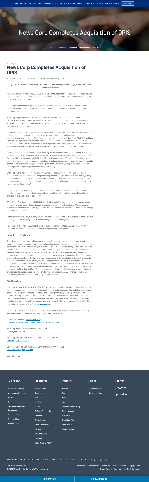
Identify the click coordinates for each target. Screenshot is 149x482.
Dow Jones (15, 466)
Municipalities (13, 419)
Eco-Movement (68, 411)
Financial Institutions (16, 424)
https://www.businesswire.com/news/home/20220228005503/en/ (33, 322)
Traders (11, 402)
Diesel (37, 398)
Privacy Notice (81, 466)
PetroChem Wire (68, 420)
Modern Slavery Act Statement (110, 469)
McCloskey (66, 416)
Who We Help (14, 381)
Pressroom (62, 47)
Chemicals (39, 416)
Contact (120, 381)
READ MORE (128, 3)
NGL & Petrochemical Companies (16, 408)
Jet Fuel (38, 402)
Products (67, 381)
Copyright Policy (134, 466)
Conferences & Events (97, 389)
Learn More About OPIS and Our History (37, 460)
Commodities (41, 381)
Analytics (65, 398)
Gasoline (38, 393)
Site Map (126, 469)
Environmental (41, 434)
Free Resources (68, 425)
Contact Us (136, 469)
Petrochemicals (41, 420)
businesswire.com (33, 320)
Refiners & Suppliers (16, 389)
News (64, 393)
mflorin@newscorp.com (16, 332)
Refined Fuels (40, 389)
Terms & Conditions (119, 466)
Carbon (38, 429)
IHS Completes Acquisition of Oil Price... (65, 460)
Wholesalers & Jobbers (17, 393)
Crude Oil (38, 438)
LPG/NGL (38, 407)
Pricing (65, 389)
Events (93, 381)
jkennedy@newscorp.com (17, 341)
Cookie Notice (94, 466)
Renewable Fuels (42, 425)
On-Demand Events (96, 393)
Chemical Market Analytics (72, 407)
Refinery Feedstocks (43, 411)
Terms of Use (106, 466)
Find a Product (68, 429)
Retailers (11, 398)
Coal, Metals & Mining (43, 443)
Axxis (64, 402)
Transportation (14, 415)
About (52, 47)
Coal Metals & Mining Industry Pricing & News (96, 460)
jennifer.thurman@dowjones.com (20, 350)
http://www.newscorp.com (38, 304)
